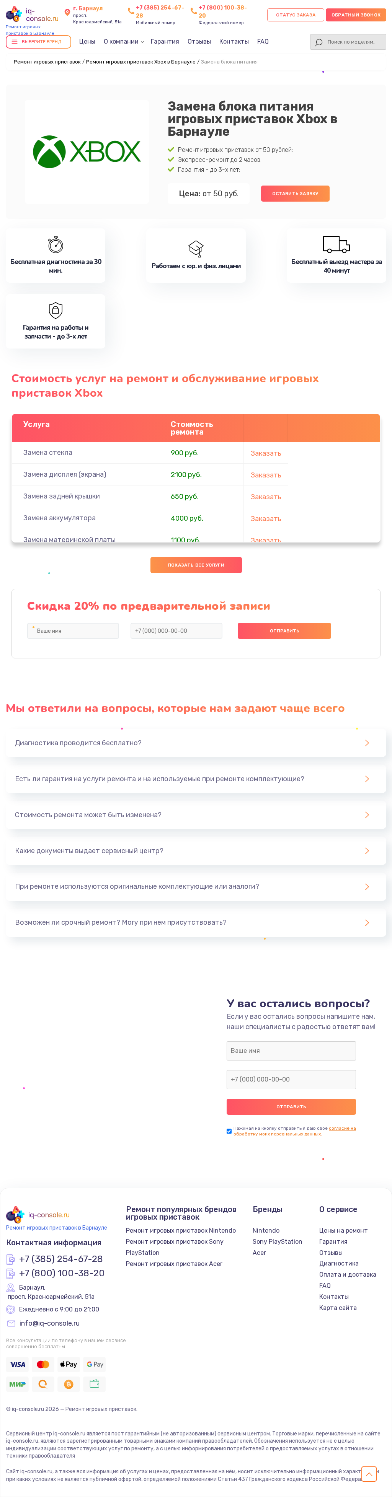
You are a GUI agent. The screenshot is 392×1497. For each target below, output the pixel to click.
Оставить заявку (295, 193)
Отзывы (199, 41)
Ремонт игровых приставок (47, 62)
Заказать (266, 453)
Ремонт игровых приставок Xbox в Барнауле (141, 62)
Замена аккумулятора (59, 518)
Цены (87, 41)
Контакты (234, 41)
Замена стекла (47, 452)
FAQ (263, 41)
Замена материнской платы (69, 540)
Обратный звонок (356, 15)
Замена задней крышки (61, 496)
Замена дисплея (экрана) (64, 474)
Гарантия (165, 41)
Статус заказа (295, 15)
